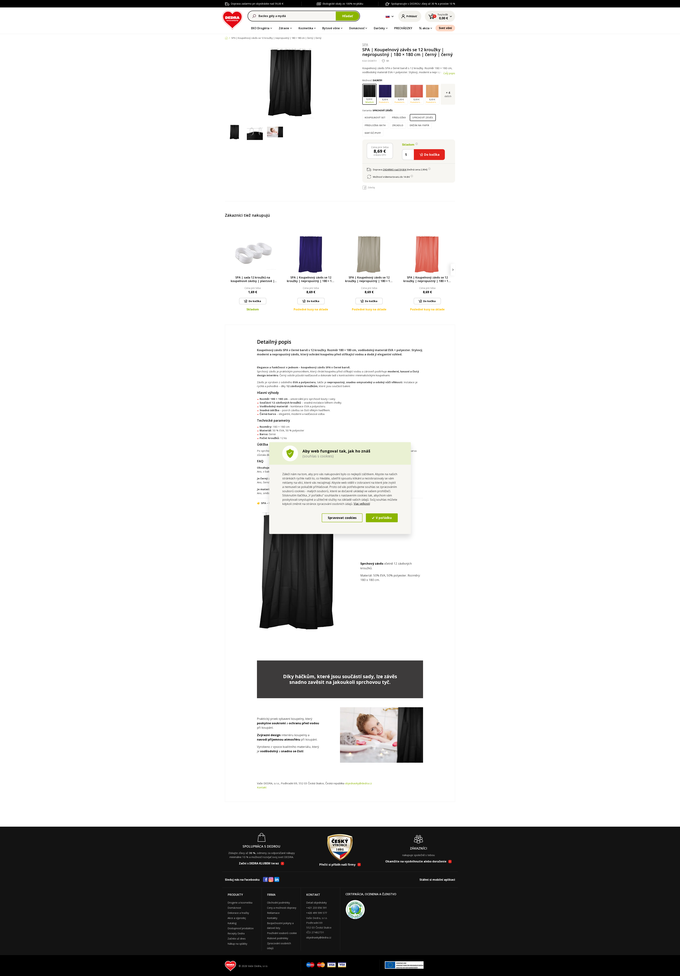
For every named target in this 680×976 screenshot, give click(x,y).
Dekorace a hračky (238, 913)
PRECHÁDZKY (403, 28)
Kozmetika (306, 28)
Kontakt (262, 787)
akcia (426, 28)
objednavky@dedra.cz (358, 783)
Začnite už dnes (237, 938)
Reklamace (273, 913)
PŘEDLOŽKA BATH (375, 125)
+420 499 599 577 (316, 913)
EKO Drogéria (260, 28)
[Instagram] (271, 879)
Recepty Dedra (236, 933)
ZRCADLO (397, 125)
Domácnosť (356, 28)
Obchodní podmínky (278, 902)
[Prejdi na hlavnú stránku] (232, 19)
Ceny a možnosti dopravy (281, 907)
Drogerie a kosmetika (240, 902)
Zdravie (284, 28)
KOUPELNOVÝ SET (375, 117)
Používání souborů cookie (282, 933)
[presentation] (227, 269)
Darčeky (379, 28)
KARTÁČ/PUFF (373, 132)
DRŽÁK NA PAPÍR (419, 125)
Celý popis (449, 73)
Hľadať (347, 16)
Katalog (232, 923)
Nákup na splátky (237, 943)
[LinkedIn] (276, 879)
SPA (365, 45)
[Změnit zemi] (388, 16)
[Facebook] (265, 879)
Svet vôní (445, 28)
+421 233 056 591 (316, 907)
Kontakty (272, 918)
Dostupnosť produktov (241, 928)
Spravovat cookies (342, 518)
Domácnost (234, 907)
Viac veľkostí (362, 504)
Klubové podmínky (277, 938)
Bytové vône (331, 28)
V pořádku (383, 518)
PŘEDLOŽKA (399, 117)
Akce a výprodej (237, 918)
